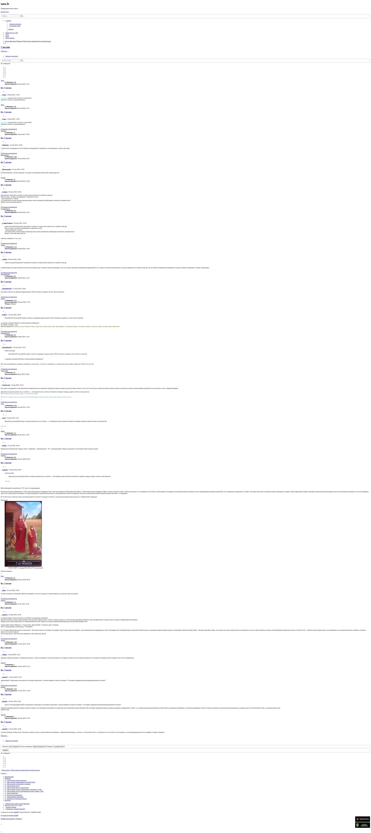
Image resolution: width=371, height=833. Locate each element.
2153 (15, 247)
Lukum (3, 177)
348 (15, 82)
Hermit (3, 687)
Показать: (5, 746)
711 (15, 602)
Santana (3, 455)
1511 (15, 300)
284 (15, 457)
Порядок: (50, 746)
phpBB (16, 812)
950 (15, 210)
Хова (2, 80)
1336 (15, 642)
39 (14, 372)
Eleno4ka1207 (5, 274)
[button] (5, 67)
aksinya (3, 600)
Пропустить (5, 12)
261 (15, 276)
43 (14, 578)
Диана (3, 640)
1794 (15, 689)
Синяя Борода (5, 209)
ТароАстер (4, 371)
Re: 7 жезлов (6, 88)
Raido (2, 431)
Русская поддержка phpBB (9, 815)
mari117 (3, 663)
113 (15, 433)
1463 (15, 405)
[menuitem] (15, 24)
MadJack (3, 131)
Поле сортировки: (27, 746)
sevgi (2, 404)
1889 (15, 157)
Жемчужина (5, 155)
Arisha (3, 245)
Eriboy (3, 298)
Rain (2, 576)
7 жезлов (5, 47)
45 (14, 179)
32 (14, 132)
